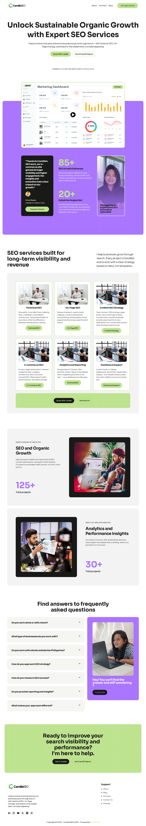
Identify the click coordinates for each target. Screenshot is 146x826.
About (94, 5)
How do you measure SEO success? (30, 678)
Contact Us (108, 800)
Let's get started (128, 5)
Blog (111, 5)
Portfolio (103, 5)
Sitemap (106, 803)
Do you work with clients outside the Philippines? (38, 650)
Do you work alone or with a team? (29, 622)
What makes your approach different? (31, 705)
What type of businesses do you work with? (34, 636)
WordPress (95, 822)
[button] (46, 623)
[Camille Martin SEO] (17, 5)
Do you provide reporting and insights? (32, 691)
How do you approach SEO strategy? (30, 664)
